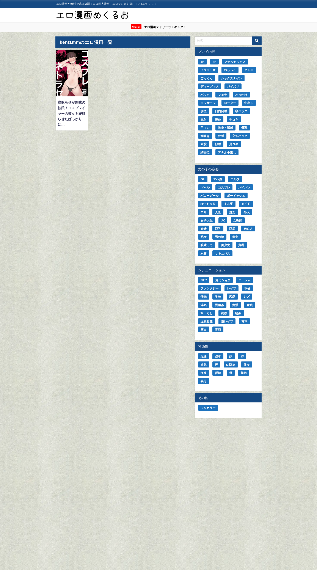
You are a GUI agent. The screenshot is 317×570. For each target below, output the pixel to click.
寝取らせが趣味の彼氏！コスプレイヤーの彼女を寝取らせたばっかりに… (71, 113)
